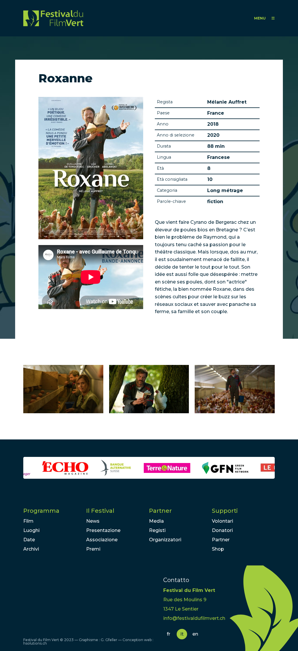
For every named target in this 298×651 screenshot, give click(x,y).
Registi (157, 530)
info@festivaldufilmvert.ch (194, 618)
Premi (93, 549)
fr (168, 634)
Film (28, 521)
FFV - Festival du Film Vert (53, 18)
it (182, 634)
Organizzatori (165, 539)
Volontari (222, 521)
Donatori (222, 530)
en (195, 634)
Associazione (102, 539)
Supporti (225, 510)
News (93, 521)
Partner (160, 510)
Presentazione (103, 530)
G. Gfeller (109, 640)
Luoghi (31, 530)
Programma (41, 510)
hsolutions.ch (35, 643)
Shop (218, 549)
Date (29, 539)
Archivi (31, 549)
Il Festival (100, 510)
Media (156, 521)
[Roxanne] (63, 389)
